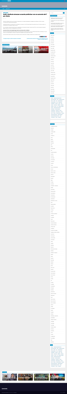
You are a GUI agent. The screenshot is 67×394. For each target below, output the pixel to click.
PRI (51, 280)
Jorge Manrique (53, 110)
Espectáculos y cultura (54, 200)
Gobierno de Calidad (61, 106)
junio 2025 (52, 61)
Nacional (52, 258)
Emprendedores (53, 193)
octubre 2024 (53, 76)
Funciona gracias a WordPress (5, 392)
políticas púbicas (58, 360)
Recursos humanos (53, 293)
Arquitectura (52, 135)
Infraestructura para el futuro (57, 107)
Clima (57, 102)
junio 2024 (52, 83)
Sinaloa (52, 310)
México (60, 110)
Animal (52, 133)
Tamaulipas (52, 321)
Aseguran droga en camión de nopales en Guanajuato (12, 38)
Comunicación (53, 159)
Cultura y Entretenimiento (54, 167)
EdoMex (52, 187)
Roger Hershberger (60, 114)
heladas (52, 107)
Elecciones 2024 (53, 191)
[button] (64, 8)
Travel (52, 332)
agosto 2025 (52, 57)
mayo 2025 (52, 63)
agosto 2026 (52, 35)
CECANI (54, 349)
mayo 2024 (52, 85)
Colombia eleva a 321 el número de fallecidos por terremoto (25, 378)
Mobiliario (52, 250)
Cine (51, 150)
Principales (52, 284)
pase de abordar (53, 360)
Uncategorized (53, 336)
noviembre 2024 (53, 74)
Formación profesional (54, 213)
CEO (56, 349)
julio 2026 (52, 37)
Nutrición (52, 269)
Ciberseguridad (53, 148)
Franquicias (52, 217)
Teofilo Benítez (53, 117)
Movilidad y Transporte (54, 252)
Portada (52, 278)
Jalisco (52, 241)
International (52, 239)
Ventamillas (59, 117)
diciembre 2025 (53, 50)
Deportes (52, 174)
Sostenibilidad (53, 317)
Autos (52, 137)
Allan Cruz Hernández (53, 99)
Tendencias (52, 330)
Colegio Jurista (60, 102)
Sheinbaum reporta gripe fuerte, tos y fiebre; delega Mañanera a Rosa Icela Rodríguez (9, 378)
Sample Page (8, 8)
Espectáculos (53, 198)
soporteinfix (11, 379)
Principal (52, 282)
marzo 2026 (52, 44)
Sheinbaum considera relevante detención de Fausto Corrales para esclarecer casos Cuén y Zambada (57, 29)
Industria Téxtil (53, 226)
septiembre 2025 (53, 55)
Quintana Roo (53, 291)
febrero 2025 (52, 68)
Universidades (53, 338)
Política (52, 276)
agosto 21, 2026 (6, 379)
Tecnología (52, 325)
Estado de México (53, 204)
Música (52, 256)
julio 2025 (52, 59)
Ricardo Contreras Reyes (54, 114)
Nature (52, 265)
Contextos (56, 103)
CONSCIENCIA (52, 103)
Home (3, 8)
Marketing (52, 245)
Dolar (61, 103)
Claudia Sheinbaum (53, 102)
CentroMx (4, 6)
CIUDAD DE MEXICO (54, 152)
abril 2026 (52, 42)
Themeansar (15, 392)
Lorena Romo (57, 110)
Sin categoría (53, 308)
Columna (52, 154)
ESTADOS (52, 206)
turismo (56, 117)
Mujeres (52, 254)
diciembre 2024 (53, 72)
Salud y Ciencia (53, 299)
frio (57, 106)
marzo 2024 (52, 89)
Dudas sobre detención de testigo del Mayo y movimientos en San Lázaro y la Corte (41, 50)
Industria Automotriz (53, 224)
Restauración (52, 295)
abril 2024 (52, 87)
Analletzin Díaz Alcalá (61, 99)
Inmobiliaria (52, 228)
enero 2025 (52, 70)
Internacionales (53, 237)
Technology (52, 323)
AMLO (57, 99)
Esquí (51, 202)
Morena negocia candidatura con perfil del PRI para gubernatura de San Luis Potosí (25, 50)
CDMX (52, 146)
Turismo (52, 334)
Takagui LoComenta (53, 319)
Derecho (52, 178)
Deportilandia (53, 176)
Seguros (52, 304)
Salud (51, 297)
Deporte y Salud (53, 172)
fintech (55, 106)
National (52, 263)
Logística (52, 243)
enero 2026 (52, 48)
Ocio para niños (53, 271)
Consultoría (52, 161)
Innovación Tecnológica (54, 230)
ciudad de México (60, 349)
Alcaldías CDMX (53, 131)
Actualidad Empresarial (54, 126)
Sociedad (52, 312)
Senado (52, 306)
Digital (52, 180)
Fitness (52, 211)
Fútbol (52, 219)
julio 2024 (52, 81)
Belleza (52, 139)
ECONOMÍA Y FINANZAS (54, 185)
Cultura (59, 103)
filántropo (52, 106)
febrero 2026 (53, 46)
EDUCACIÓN (52, 189)
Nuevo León (52, 267)
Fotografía (52, 215)
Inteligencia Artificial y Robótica (55, 232)
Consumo (52, 163)
